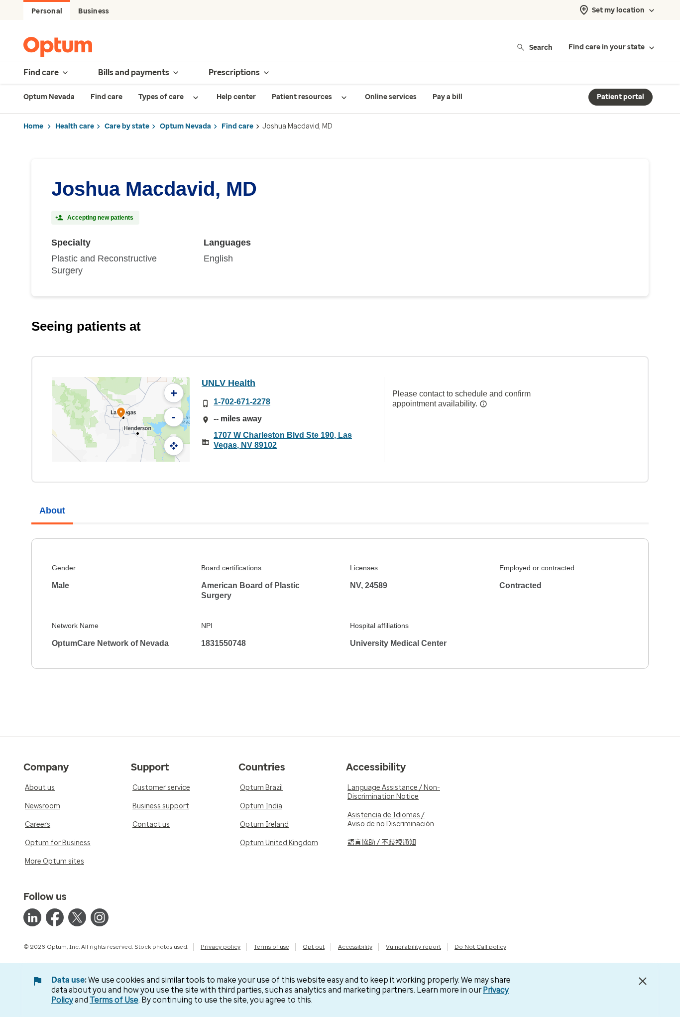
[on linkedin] (32, 917)
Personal (46, 11)
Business (93, 11)
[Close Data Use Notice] (643, 981)
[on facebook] (55, 917)
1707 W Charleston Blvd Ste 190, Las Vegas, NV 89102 (283, 440)
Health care (74, 126)
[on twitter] (77, 917)
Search (541, 47)
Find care (237, 126)
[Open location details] (121, 413)
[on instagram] (100, 917)
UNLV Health (228, 383)
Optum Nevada (185, 126)
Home (33, 126)
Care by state (127, 126)
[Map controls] (174, 446)
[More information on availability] (483, 404)
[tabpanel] (340, 603)
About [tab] (52, 510)
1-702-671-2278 (242, 401)
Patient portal (620, 97)
